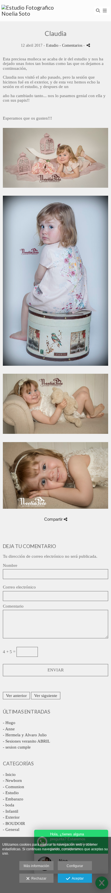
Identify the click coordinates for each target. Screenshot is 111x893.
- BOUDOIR (14, 823)
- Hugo (9, 722)
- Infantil (10, 811)
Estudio (52, 45)
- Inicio (9, 774)
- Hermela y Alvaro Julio (25, 735)
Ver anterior (16, 695)
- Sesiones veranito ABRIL (26, 741)
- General (11, 829)
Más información (36, 866)
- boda (8, 805)
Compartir (54, 519)
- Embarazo (13, 799)
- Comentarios (71, 45)
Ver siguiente (45, 695)
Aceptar (77, 878)
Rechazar (38, 878)
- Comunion (13, 786)
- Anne (9, 729)
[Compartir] (88, 45)
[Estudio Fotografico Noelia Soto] (28, 10)
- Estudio (11, 792)
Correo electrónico (19, 587)
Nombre (10, 565)
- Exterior (11, 817)
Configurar (75, 866)
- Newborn (12, 780)
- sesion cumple (17, 747)
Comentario (13, 606)
